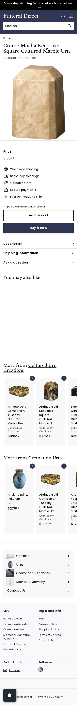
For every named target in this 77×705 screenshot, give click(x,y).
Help (41, 618)
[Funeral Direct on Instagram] (40, 669)
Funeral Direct (20, 16)
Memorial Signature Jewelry (16, 637)
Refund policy (12, 649)
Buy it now (38, 228)
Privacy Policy (47, 624)
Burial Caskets (13, 618)
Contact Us (45, 640)
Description (12, 244)
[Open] (9, 695)
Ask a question (15, 262)
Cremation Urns (45, 458)
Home (6, 38)
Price (7, 151)
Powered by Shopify (49, 697)
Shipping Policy (48, 629)
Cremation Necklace (17, 624)
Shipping (9, 206)
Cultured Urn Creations (20, 58)
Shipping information (20, 253)
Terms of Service (14, 644)
